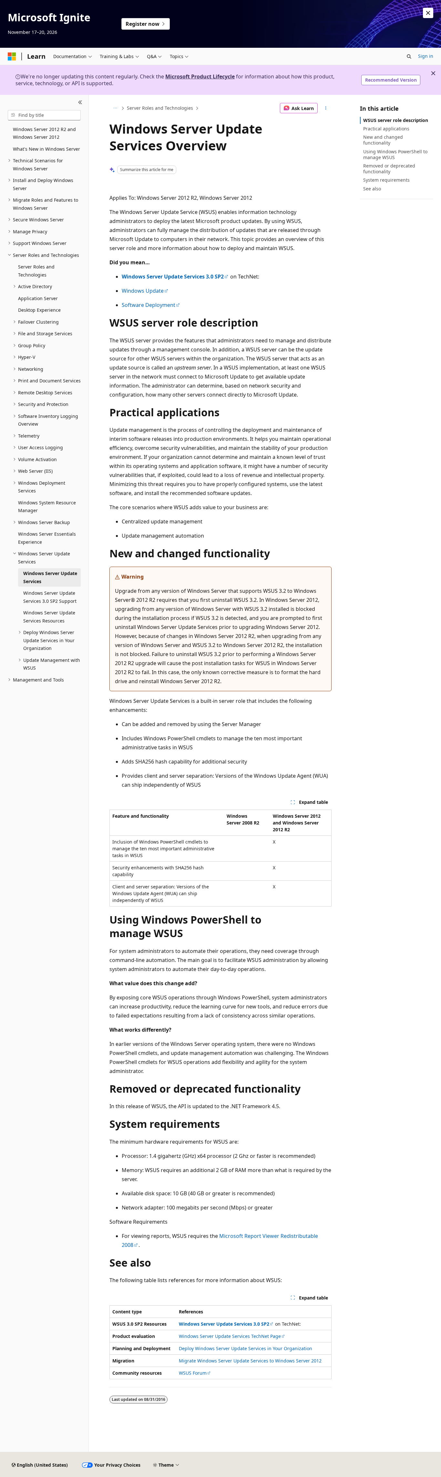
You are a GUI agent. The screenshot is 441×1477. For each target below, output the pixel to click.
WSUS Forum (193, 1373)
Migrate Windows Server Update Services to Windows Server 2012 (250, 1361)
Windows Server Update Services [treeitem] (50, 577)
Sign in (425, 56)
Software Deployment (148, 305)
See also (372, 189)
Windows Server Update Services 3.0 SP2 (173, 276)
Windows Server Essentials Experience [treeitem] (47, 538)
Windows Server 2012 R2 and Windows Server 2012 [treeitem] (44, 133)
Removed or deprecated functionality (389, 169)
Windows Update (143, 290)
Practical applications (386, 129)
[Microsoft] (12, 56)
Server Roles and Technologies (160, 108)
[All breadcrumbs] (115, 108)
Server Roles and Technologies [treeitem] (36, 271)
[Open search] (409, 56)
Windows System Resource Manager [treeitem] (47, 507)
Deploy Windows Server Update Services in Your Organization (245, 1348)
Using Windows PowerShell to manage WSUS (395, 154)
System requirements (386, 180)
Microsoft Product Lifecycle (200, 76)
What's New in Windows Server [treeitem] (46, 149)
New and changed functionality (383, 140)
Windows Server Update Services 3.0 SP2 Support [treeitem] (50, 597)
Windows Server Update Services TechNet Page (230, 1336)
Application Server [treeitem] (38, 298)
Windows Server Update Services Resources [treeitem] (49, 617)
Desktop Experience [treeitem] (39, 310)
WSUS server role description (395, 120)
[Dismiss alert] (428, 13)
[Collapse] (80, 102)
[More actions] (326, 108)
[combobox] (44, 115)
